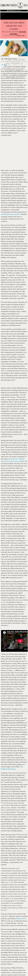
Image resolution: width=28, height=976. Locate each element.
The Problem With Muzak (12, 768)
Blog (23, 14)
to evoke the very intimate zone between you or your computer (13, 460)
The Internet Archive (21, 35)
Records (6, 14)
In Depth (12, 14)
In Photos (18, 14)
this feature (20, 918)
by (7, 58)
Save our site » (14, 10)
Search (25, 17)
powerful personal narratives (10, 214)
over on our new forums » (18, 33)
